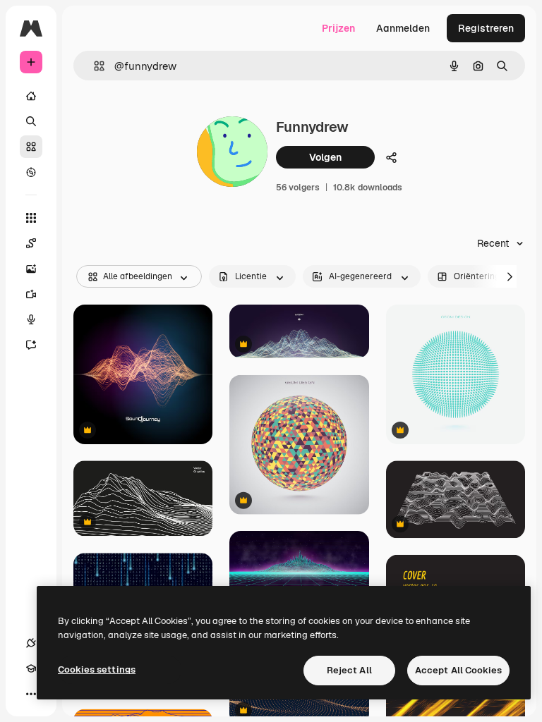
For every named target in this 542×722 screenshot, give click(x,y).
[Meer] (31, 694)
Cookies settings (97, 669)
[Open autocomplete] (93, 66)
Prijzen (338, 28)
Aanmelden (403, 28)
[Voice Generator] (31, 319)
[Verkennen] (31, 172)
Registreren (486, 28)
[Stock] (31, 146)
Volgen (325, 157)
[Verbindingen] (31, 643)
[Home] (31, 96)
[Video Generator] (31, 294)
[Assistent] (31, 345)
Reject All (349, 670)
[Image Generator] (31, 268)
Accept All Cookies (458, 670)
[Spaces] (31, 243)
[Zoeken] (31, 121)
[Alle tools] (31, 218)
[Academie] (31, 668)
